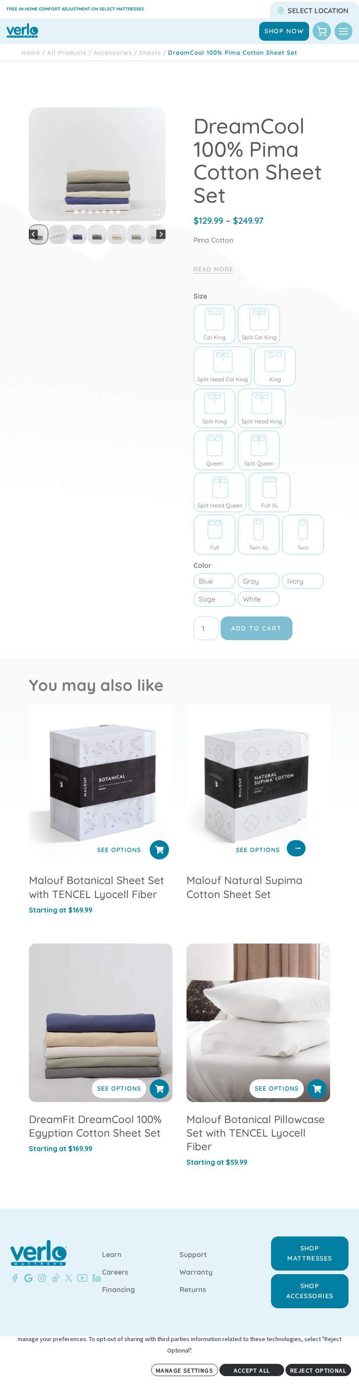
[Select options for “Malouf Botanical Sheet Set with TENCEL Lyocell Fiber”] (159, 849)
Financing (118, 1289)
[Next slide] (160, 234)
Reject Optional (318, 1370)
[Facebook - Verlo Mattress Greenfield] (15, 1278)
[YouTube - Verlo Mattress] (81, 1278)
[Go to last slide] (33, 234)
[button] (39, 234)
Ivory (295, 581)
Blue (206, 581)
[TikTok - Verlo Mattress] (54, 1278)
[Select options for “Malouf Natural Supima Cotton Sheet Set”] (296, 848)
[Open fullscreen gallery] (156, 212)
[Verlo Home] (39, 1253)
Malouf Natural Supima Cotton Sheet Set (245, 886)
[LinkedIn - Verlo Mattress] (95, 1278)
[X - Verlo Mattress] (67, 1278)
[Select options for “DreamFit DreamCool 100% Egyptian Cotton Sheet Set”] (159, 1089)
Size (200, 296)
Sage (207, 599)
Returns (193, 1289)
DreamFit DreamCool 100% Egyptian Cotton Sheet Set (95, 1126)
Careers (115, 1272)
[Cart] (322, 31)
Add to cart (256, 628)
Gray (251, 581)
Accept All (252, 1370)
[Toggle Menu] (343, 31)
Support (193, 1254)
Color (202, 565)
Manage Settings (184, 1370)
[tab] (76, 212)
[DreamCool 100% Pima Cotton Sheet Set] (97, 164)
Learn (112, 1254)
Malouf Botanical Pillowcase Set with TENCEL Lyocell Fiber (256, 1133)
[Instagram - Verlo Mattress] (40, 1278)
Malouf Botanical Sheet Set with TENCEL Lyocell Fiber (96, 886)
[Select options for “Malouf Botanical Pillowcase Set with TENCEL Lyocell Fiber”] (317, 1089)
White (252, 599)
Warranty (196, 1272)
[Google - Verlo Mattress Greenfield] (27, 1278)
